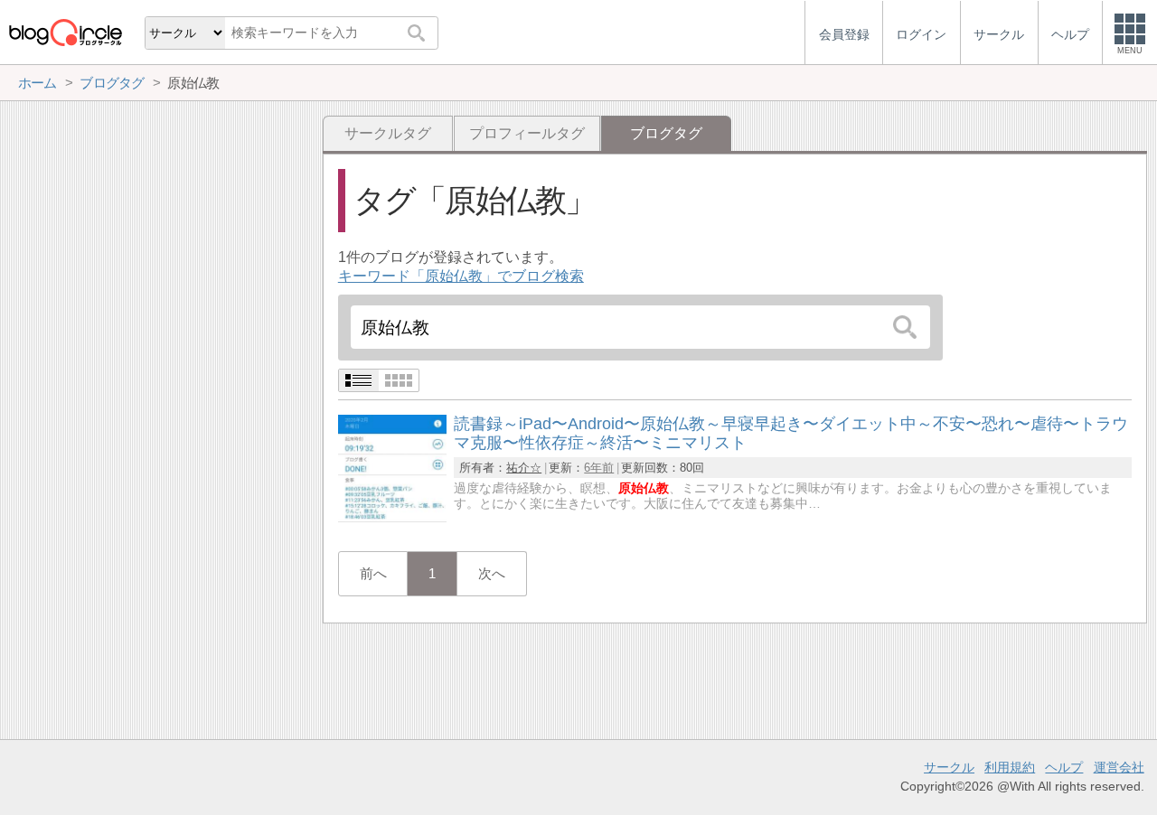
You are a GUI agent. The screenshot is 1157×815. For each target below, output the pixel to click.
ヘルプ (1064, 767)
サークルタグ (387, 133)
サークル (949, 767)
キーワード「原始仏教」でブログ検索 (461, 276)
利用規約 (1009, 767)
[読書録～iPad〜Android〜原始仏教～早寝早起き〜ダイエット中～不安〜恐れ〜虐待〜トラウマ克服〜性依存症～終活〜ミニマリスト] (392, 518)
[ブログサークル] (65, 32)
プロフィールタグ (527, 133)
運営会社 (1119, 767)
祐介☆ (523, 467)
